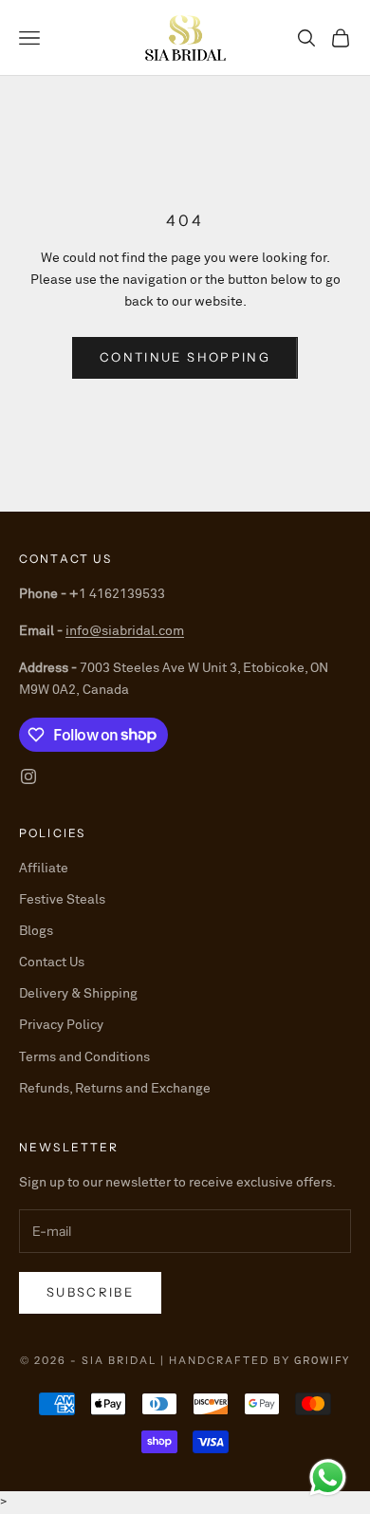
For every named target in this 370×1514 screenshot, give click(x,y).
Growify (322, 1360)
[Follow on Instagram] (28, 776)
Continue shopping (185, 356)
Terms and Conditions (84, 1057)
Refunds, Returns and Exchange (115, 1088)
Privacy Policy (61, 1025)
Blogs (36, 931)
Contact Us (51, 962)
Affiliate (43, 868)
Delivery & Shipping (78, 993)
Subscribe (90, 1291)
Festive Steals (62, 900)
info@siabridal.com (124, 631)
